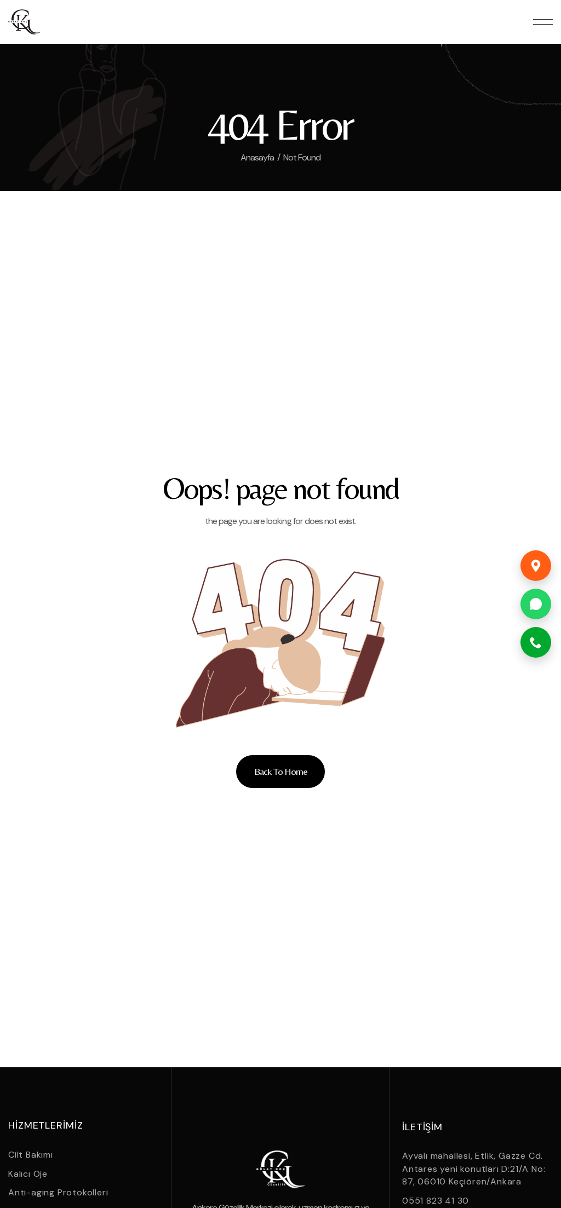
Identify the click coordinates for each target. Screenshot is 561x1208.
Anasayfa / (260, 157)
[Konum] (535, 565)
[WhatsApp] (535, 604)
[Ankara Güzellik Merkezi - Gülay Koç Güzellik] (24, 21)
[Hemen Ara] (535, 642)
